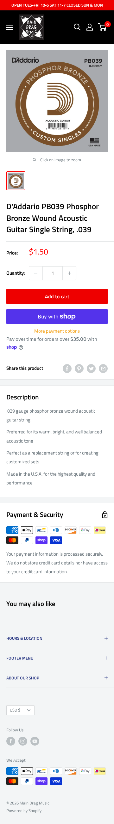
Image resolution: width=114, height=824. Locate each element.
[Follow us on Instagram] (22, 741)
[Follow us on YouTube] (34, 741)
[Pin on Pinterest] (79, 368)
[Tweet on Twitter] (91, 368)
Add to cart (57, 296)
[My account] (89, 27)
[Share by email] (103, 368)
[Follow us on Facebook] (10, 741)
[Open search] (77, 27)
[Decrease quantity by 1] (35, 273)
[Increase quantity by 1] (69, 273)
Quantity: (15, 273)
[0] (102, 27)
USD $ (15, 710)
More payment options (57, 331)
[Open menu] (9, 27)
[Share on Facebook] (67, 368)
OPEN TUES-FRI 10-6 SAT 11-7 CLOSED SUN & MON (57, 5)
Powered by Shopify (23, 810)
